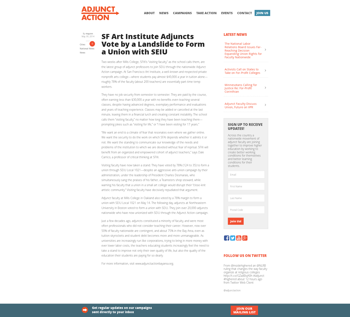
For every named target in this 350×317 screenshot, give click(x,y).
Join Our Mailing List (244, 310)
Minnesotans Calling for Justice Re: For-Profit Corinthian (241, 88)
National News (87, 48)
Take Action (206, 13)
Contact (244, 13)
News (164, 13)
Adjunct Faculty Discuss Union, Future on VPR (241, 105)
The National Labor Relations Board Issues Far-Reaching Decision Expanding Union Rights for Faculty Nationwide (243, 50)
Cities (82, 44)
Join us (262, 13)
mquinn (89, 33)
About (149, 13)
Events (227, 13)
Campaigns (182, 13)
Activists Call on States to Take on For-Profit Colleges (242, 71)
